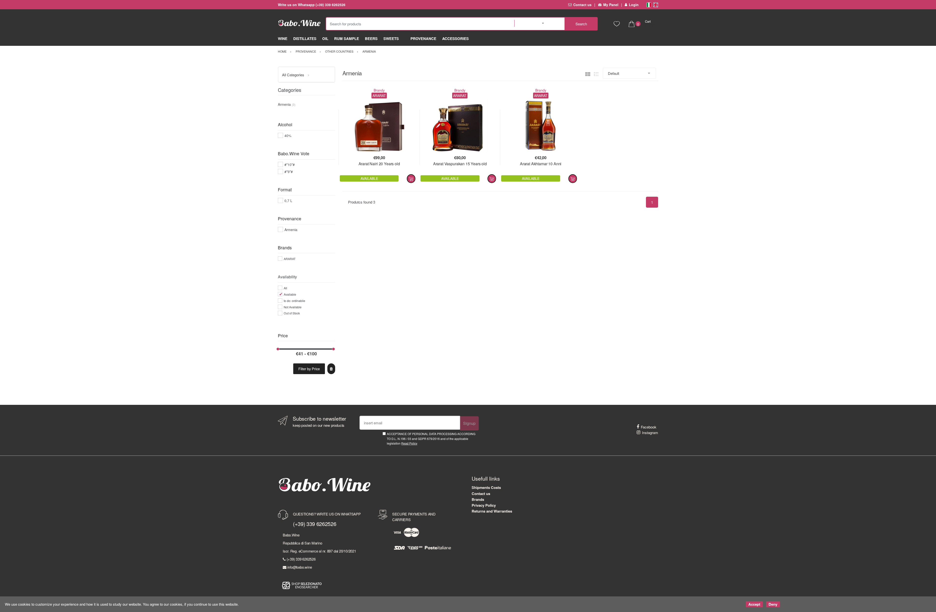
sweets (391, 38)
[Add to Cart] (411, 178)
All (285, 288)
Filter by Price (309, 368)
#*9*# (288, 171)
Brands (478, 499)
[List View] (596, 73)
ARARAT (289, 259)
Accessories (455, 38)
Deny (773, 604)
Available (290, 294)
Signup (469, 423)
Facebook (648, 426)
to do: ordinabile (294, 301)
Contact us (582, 4)
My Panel (610, 4)
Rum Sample (346, 38)
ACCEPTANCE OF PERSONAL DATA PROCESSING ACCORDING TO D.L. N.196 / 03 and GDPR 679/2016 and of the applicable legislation (431, 438)
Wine (282, 38)
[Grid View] (588, 73)
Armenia (290, 229)
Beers (371, 38)
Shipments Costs (486, 487)
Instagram (650, 432)
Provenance (423, 38)
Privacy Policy (484, 505)
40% (287, 135)
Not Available (293, 307)
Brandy (379, 90)
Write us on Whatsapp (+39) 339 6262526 (311, 4)
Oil (325, 38)
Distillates (304, 38)
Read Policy (409, 443)
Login (634, 4)
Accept (754, 604)
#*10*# (289, 164)
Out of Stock (292, 313)
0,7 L (288, 200)
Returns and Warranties (492, 511)
